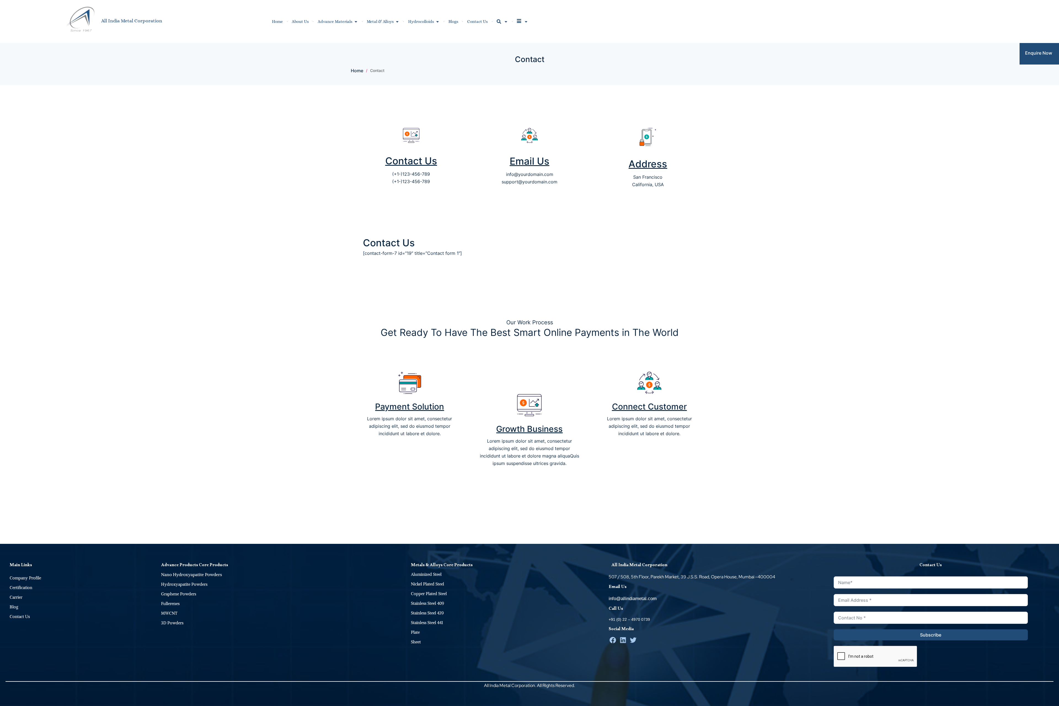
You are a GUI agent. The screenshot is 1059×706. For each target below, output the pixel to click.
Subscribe (930, 635)
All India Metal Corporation (131, 20)
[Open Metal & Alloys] (397, 21)
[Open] (506, 21)
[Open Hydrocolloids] (437, 21)
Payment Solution (409, 406)
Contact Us (411, 161)
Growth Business (529, 429)
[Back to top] (1052, 537)
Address (648, 164)
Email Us (529, 161)
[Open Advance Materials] (356, 21)
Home (357, 70)
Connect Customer (649, 406)
